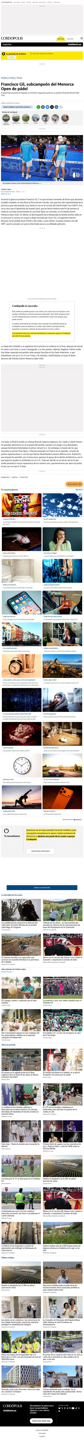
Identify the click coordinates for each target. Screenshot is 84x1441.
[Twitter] (52, 107)
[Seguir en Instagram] (70, 1408)
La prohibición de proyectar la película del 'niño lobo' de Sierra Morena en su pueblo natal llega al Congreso (19, 924)
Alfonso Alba (47, 962)
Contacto (42, 1436)
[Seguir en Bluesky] (59, 1408)
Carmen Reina (6, 930)
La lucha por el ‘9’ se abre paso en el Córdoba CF (21, 1179)
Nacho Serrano (6, 1149)
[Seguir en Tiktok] (76, 1408)
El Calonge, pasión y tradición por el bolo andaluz (19, 1001)
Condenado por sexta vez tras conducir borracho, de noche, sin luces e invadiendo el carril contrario (21, 1213)
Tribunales (28, 2)
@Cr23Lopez (6, 194)
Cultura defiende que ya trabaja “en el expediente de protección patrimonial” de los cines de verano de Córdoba (62, 1391)
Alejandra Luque (7, 1116)
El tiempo (23, 2)
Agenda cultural (42, 2)
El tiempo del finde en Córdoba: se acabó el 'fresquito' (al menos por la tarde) (61, 1073)
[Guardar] (61, 107)
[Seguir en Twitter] (62, 1408)
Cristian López (6, 189)
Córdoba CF (50, 2)
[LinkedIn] (56, 107)
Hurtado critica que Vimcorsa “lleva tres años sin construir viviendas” (21, 1390)
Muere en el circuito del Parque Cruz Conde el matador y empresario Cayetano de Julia (62, 958)
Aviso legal (42, 1433)
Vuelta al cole (35, 2)
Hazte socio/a (60, 38)
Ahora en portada (8, 1045)
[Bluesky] (47, 107)
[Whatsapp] (38, 107)
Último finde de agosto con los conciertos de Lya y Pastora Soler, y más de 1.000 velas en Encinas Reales (62, 1146)
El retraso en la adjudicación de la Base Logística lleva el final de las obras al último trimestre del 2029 (20, 1074)
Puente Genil (24, 477)
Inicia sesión (70, 38)
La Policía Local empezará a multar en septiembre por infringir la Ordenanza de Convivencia (19, 1248)
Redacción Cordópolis (49, 930)
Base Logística (17, 2)
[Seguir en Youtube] (73, 1408)
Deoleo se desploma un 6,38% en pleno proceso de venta (59, 1179)
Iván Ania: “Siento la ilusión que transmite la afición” (20, 1145)
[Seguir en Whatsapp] (79, 1408)
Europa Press (47, 1183)
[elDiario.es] (14, 1410)
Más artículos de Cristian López (14, 969)
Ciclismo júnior (57, 2)
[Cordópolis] (14, 1405)
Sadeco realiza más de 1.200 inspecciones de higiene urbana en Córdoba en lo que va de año (62, 1248)
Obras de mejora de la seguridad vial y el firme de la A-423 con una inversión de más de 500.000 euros (21, 1356)
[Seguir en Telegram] (67, 1408)
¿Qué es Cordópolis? (42, 1430)
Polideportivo (5, 477)
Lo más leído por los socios (12, 895)
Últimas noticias (8, 1258)
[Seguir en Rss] (59, 1411)
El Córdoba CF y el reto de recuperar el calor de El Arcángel (62, 1034)
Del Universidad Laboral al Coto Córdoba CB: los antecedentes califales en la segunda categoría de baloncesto (20, 1035)
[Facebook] (43, 107)
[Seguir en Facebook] (64, 1408)
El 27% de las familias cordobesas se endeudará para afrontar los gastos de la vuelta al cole (60, 1109)
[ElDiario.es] (74, 44)
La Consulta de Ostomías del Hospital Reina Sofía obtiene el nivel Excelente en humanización (61, 1322)
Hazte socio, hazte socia (40, 851)
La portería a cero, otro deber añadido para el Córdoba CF (62, 1001)
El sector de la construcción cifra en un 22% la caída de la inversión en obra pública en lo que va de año (62, 1356)
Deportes (7, 44)
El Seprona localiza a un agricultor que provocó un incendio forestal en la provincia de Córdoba (20, 959)
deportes (14, 477)
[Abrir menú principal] (81, 38)
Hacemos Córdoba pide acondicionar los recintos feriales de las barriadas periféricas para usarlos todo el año (61, 1287)
